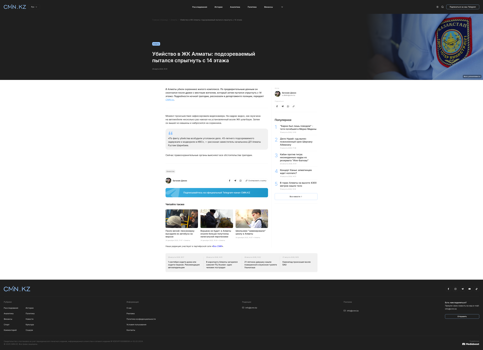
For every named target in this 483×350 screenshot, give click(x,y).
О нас (129, 308)
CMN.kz (170, 99)
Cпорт (6, 324)
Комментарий (10, 330)
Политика (252, 7)
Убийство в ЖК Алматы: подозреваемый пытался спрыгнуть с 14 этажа (211, 20)
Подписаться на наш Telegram (463, 7)
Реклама (131, 313)
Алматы (174, 20)
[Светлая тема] (437, 7)
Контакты (131, 330)
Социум (29, 330)
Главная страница (160, 20)
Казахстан (170, 171)
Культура (30, 324)
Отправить (462, 316)
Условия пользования (136, 324)
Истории (219, 7)
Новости (29, 319)
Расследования (199, 7)
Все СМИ (217, 246)
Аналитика (235, 7)
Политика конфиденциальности (141, 319)
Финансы (268, 7)
